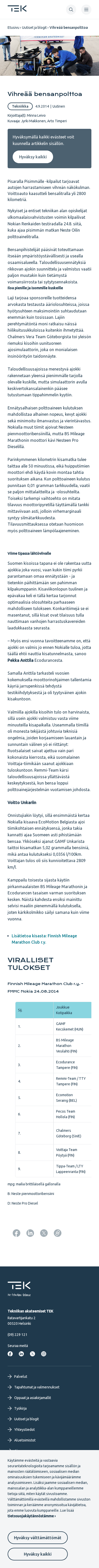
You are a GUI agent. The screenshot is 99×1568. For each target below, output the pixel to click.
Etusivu (13, 28)
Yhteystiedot (24, 1430)
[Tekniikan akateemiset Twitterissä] (32, 1353)
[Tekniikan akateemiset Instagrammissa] (43, 1353)
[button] (71, 10)
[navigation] (86, 10)
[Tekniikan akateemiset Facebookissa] (10, 1353)
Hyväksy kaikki (38, 1554)
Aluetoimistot (25, 1440)
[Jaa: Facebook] (16, 1233)
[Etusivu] (17, 10)
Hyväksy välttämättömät (37, 1537)
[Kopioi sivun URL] (57, 1233)
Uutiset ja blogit (34, 28)
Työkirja (20, 1408)
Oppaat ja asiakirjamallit (32, 1398)
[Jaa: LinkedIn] (30, 1233)
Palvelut (20, 1377)
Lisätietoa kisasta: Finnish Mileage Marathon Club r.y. (44, 939)
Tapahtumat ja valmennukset (36, 1387)
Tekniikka (20, 106)
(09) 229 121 (17, 1335)
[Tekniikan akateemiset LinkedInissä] (21, 1353)
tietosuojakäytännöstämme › (32, 1516)
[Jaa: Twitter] (44, 1233)
